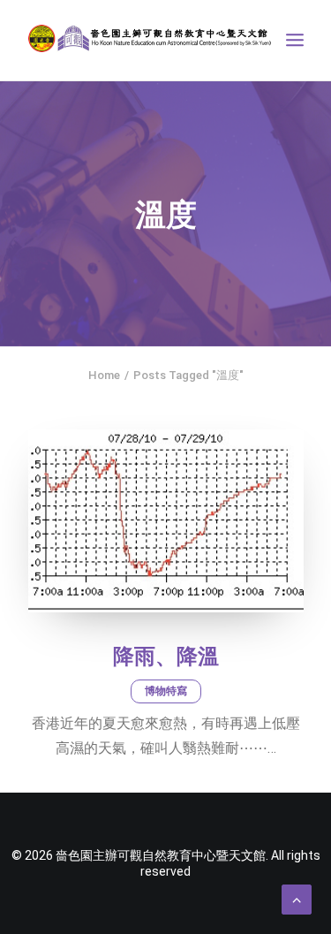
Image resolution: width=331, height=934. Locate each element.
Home (104, 375)
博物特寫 (166, 691)
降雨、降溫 (166, 656)
